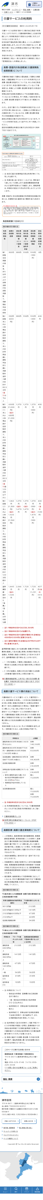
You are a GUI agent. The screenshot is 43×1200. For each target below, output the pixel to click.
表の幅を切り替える (10, 226)
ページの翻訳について (11, 1138)
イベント (26, 1191)
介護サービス (8, 12)
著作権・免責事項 (9, 1127)
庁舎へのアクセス (10, 1121)
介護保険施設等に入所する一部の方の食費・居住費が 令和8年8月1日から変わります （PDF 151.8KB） (22, 681)
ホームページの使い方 (11, 1131)
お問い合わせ (28, 1121)
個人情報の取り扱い (26, 1127)
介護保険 (36, 9)
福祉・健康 (26, 9)
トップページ (16, 9)
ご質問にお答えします (36, 4)
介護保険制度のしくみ (12, 816)
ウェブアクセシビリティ (11, 1135)
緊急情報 (37, 1191)
